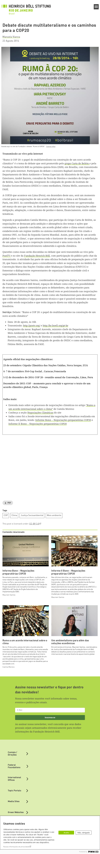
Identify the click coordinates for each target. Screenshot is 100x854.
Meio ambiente (54, 515)
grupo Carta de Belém (77, 163)
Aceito (66, 832)
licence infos (50, 146)
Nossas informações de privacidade (16, 847)
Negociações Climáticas (40, 412)
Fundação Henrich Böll (37, 255)
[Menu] (96, 6)
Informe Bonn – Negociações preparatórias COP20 (63, 420)
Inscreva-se (50, 717)
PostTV (6, 255)
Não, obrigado (83, 832)
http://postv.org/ (31, 325)
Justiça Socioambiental (32, 515)
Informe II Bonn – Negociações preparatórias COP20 (37, 423)
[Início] (26, 8)
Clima (14, 515)
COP (6, 515)
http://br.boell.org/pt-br (55, 325)
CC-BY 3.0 (34, 524)
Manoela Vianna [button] (11, 37)
